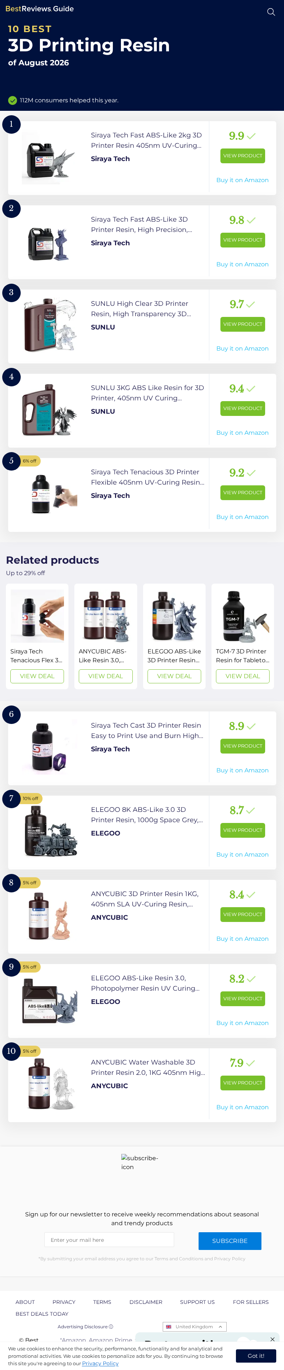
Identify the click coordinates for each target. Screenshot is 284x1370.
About (25, 1302)
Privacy (64, 1302)
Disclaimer (145, 1302)
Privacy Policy (100, 1363)
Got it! (256, 1355)
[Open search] (271, 12)
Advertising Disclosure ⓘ (85, 1326)
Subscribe (230, 1240)
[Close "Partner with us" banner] (272, 1339)
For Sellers (251, 1302)
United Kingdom (194, 1326)
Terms (102, 1302)
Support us (197, 1302)
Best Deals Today (42, 1314)
